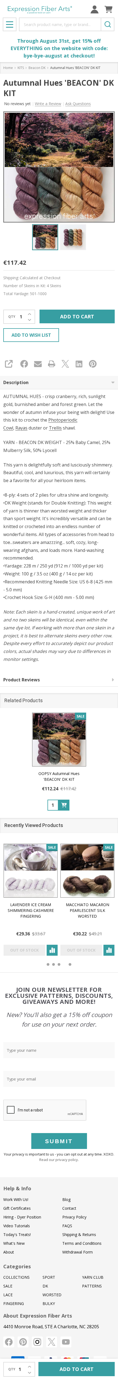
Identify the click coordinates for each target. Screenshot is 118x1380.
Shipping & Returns (79, 1234)
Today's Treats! (17, 1234)
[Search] (107, 24)
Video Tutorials (16, 1225)
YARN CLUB (92, 1277)
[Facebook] (24, 364)
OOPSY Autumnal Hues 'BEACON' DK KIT (59, 776)
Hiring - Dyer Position (22, 1217)
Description (16, 382)
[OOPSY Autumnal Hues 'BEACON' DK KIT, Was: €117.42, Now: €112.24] (59, 740)
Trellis (55, 428)
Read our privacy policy (58, 1159)
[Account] (94, 9)
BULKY (49, 1303)
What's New (14, 1243)
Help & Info (17, 1188)
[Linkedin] (79, 364)
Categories (17, 1266)
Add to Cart (77, 316)
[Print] (51, 364)
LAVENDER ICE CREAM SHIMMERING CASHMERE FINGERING (31, 910)
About (8, 1252)
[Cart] (108, 9)
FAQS (67, 1225)
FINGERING (13, 1303)
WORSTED (52, 1294)
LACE (8, 1294)
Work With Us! (15, 1199)
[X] (65, 364)
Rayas (21, 428)
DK (45, 1286)
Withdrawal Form (77, 1252)
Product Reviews (21, 680)
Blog (66, 1199)
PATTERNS (92, 1286)
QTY (11, 316)
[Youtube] (65, 1341)
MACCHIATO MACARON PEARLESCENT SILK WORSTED (87, 910)
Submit (59, 1141)
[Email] (38, 364)
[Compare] (52, 950)
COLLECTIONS (16, 1277)
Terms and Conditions (82, 1243)
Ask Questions (78, 103)
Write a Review (48, 103)
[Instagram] (37, 1341)
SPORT (49, 1277)
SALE (7, 1286)
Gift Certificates (17, 1208)
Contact (69, 1208)
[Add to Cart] (63, 805)
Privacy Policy (74, 1217)
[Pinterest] (93, 364)
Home (8, 67)
